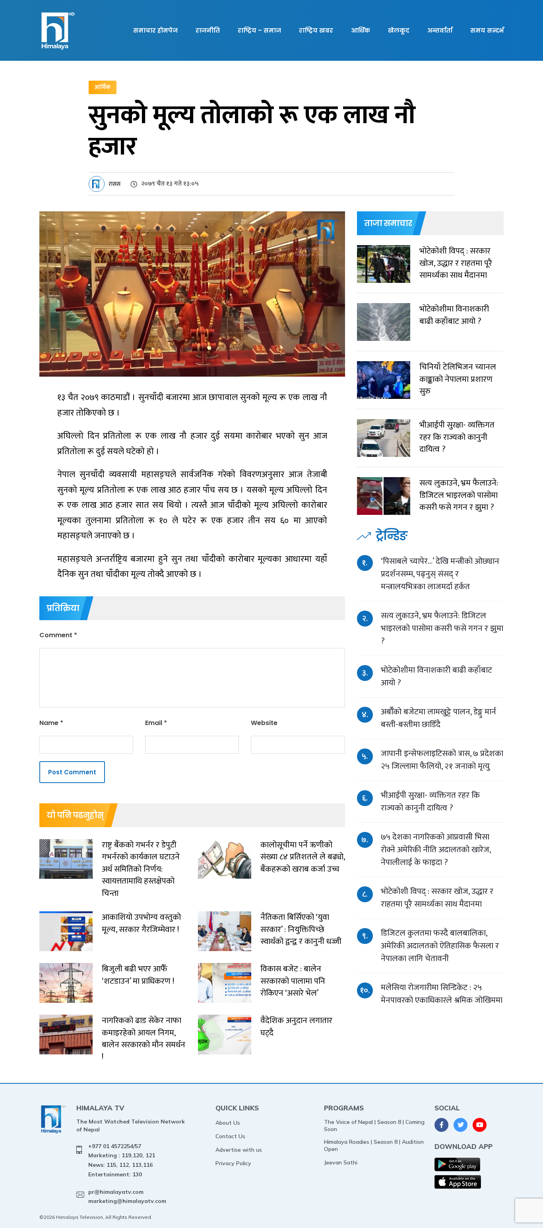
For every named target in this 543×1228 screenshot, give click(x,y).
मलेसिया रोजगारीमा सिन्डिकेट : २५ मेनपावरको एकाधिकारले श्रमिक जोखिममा (441, 993)
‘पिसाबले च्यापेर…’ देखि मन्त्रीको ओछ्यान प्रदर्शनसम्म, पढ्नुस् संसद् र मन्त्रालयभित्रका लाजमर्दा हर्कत (440, 574)
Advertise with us (238, 1149)
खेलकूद (398, 30)
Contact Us (230, 1136)
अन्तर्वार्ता (439, 30)
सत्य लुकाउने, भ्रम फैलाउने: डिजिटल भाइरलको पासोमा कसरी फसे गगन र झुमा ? (442, 628)
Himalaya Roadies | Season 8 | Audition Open (374, 1145)
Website (264, 722)
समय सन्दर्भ (487, 30)
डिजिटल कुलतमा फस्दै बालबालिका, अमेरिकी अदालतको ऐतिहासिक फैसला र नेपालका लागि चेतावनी (440, 945)
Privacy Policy (233, 1163)
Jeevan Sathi (340, 1162)
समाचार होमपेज (155, 30)
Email (156, 722)
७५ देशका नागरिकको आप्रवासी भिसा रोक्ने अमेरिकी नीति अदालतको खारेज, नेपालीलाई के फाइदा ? (436, 849)
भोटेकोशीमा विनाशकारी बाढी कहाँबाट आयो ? (436, 676)
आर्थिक (360, 30)
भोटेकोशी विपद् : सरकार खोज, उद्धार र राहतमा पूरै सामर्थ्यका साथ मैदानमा (437, 897)
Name (51, 722)
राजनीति (208, 30)
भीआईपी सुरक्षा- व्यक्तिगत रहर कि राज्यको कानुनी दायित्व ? (430, 801)
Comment (58, 635)
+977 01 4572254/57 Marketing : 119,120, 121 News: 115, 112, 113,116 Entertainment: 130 (121, 1160)
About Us (227, 1122)
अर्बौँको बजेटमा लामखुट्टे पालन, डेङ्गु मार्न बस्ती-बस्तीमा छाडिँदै (438, 718)
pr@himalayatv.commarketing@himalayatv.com (127, 1196)
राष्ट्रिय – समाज (259, 30)
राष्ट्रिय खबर (316, 30)
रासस (114, 184)
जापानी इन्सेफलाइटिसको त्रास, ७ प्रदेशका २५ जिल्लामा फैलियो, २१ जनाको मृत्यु (442, 759)
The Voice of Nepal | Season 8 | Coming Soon (374, 1125)
